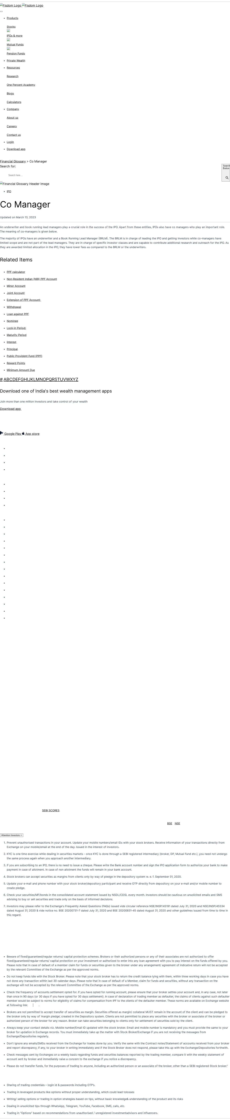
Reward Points (16, 363)
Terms (10, 562)
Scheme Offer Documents (20, 604)
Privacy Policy (14, 555)
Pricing (10, 455)
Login (10, 142)
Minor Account (16, 286)
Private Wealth (16, 60)
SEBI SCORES (50, 810)
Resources (13, 67)
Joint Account (16, 293)
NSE (177, 823)
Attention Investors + (11, 835)
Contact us (12, 527)
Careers (11, 462)
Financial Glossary (13, 161)
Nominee (12, 321)
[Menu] (1, 11)
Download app (16, 149)
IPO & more (12, 498)
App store (32, 434)
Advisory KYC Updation (19, 541)
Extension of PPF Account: (24, 300)
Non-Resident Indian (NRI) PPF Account (32, 279)
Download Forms (15, 583)
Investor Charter (15, 569)
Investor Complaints (17, 576)
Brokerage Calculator (18, 534)
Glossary (11, 618)
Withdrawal (14, 307)
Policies (11, 548)
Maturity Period (16, 335)
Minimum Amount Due (21, 370)
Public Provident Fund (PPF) (24, 356)
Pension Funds (14, 505)
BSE (169, 823)
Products (12, 18)
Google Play (13, 434)
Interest (11, 342)
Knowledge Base (15, 520)
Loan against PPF (18, 314)
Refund (10, 597)
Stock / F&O (13, 484)
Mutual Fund (13, 491)
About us (11, 448)
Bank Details (13, 611)
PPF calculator (16, 272)
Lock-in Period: (16, 328)
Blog (9, 469)
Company (13, 109)
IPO (9, 191)
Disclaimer (12, 590)
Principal (12, 349)
